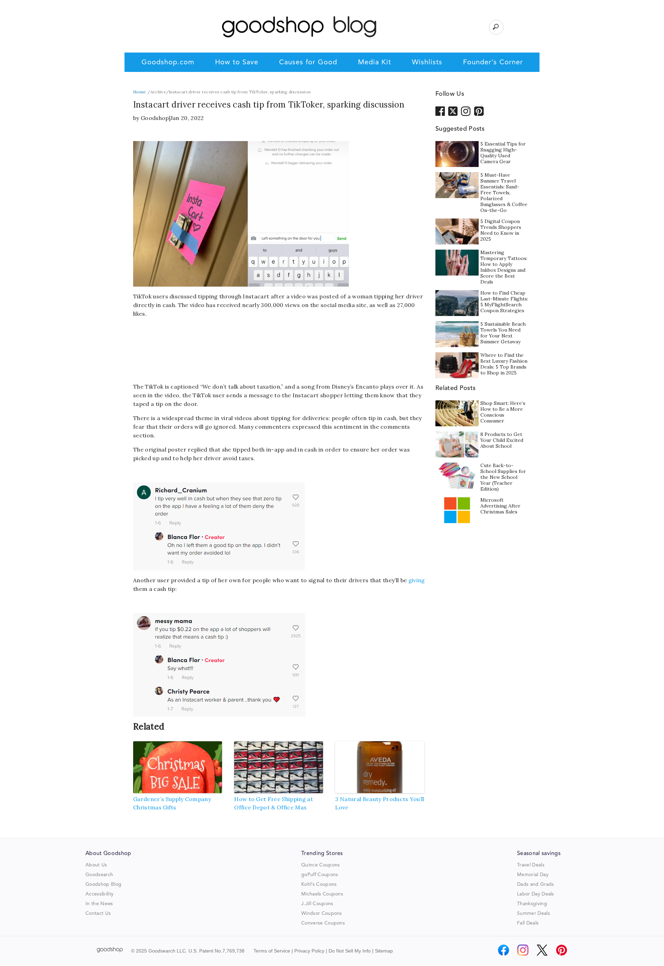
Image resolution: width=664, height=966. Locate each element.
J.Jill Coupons (317, 903)
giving (416, 580)
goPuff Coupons (319, 874)
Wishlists (427, 62)
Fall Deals (527, 923)
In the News (99, 903)
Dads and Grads (535, 884)
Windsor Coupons (321, 913)
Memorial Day (532, 874)
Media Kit (374, 62)
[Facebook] (503, 950)
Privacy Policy (309, 951)
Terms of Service (271, 951)
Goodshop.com (167, 62)
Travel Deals (530, 865)
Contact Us (98, 913)
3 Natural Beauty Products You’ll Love (379, 803)
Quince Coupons (320, 865)
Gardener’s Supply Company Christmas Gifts (172, 803)
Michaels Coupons (322, 894)
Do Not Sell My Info (350, 951)
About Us (96, 865)
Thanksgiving (532, 903)
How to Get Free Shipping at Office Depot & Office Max (273, 803)
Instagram (466, 110)
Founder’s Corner (493, 62)
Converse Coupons (323, 923)
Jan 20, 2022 (187, 117)
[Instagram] (522, 950)
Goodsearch (99, 874)
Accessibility (99, 894)
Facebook (440, 110)
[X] (542, 950)
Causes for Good (308, 62)
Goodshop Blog (103, 884)
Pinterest (479, 110)
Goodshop (155, 117)
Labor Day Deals (535, 894)
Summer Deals (533, 913)
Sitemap (384, 951)
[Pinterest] (561, 950)
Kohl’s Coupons (318, 884)
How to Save (236, 62)
